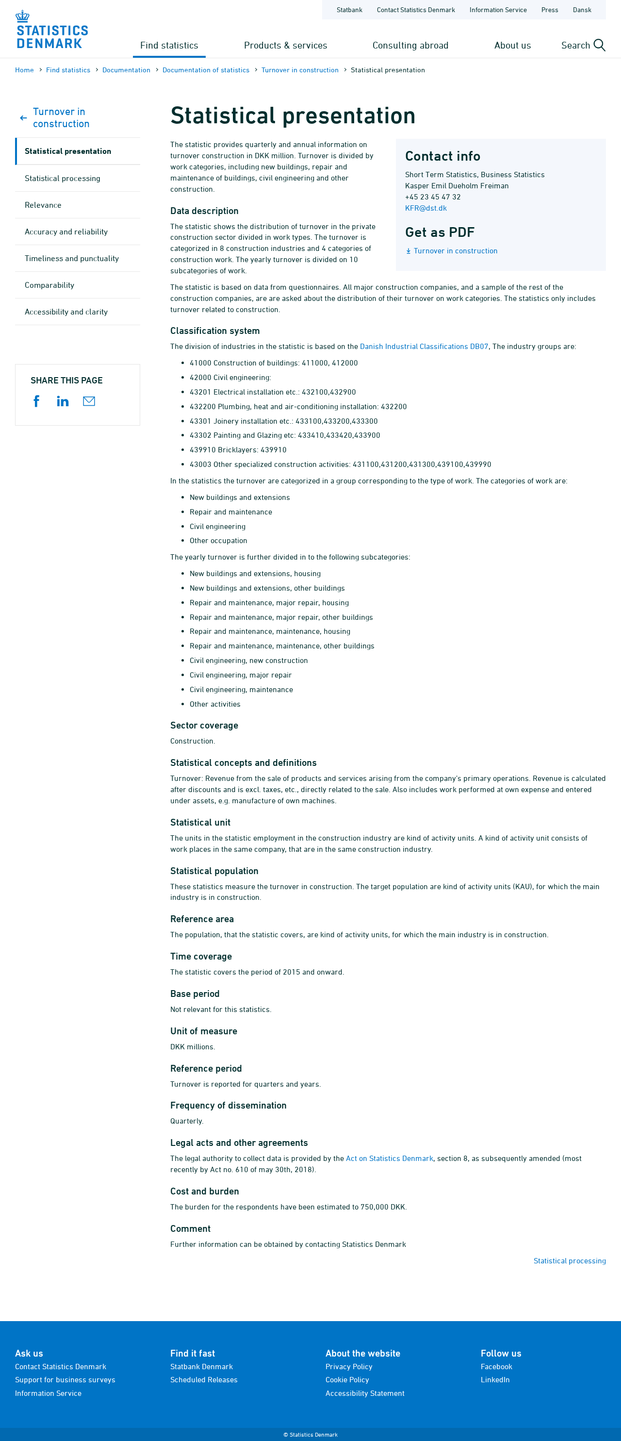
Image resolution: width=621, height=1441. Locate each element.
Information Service (498, 9)
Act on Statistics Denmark (389, 1158)
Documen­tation (126, 70)
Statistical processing (570, 1260)
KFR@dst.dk (426, 207)
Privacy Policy (349, 1366)
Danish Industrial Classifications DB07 (424, 346)
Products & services (285, 44)
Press (549, 9)
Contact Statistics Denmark (416, 9)
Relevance (43, 205)
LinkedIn (495, 1379)
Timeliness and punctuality (72, 258)
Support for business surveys (65, 1379)
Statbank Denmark (201, 1366)
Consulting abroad (411, 44)
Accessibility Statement (365, 1393)
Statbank (349, 9)
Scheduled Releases (204, 1379)
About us (512, 44)
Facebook (496, 1366)
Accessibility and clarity (66, 311)
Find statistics (169, 44)
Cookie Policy (347, 1379)
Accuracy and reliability (66, 231)
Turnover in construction (300, 70)
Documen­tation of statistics (206, 70)
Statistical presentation (68, 151)
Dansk (582, 9)
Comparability (49, 285)
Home (24, 70)
